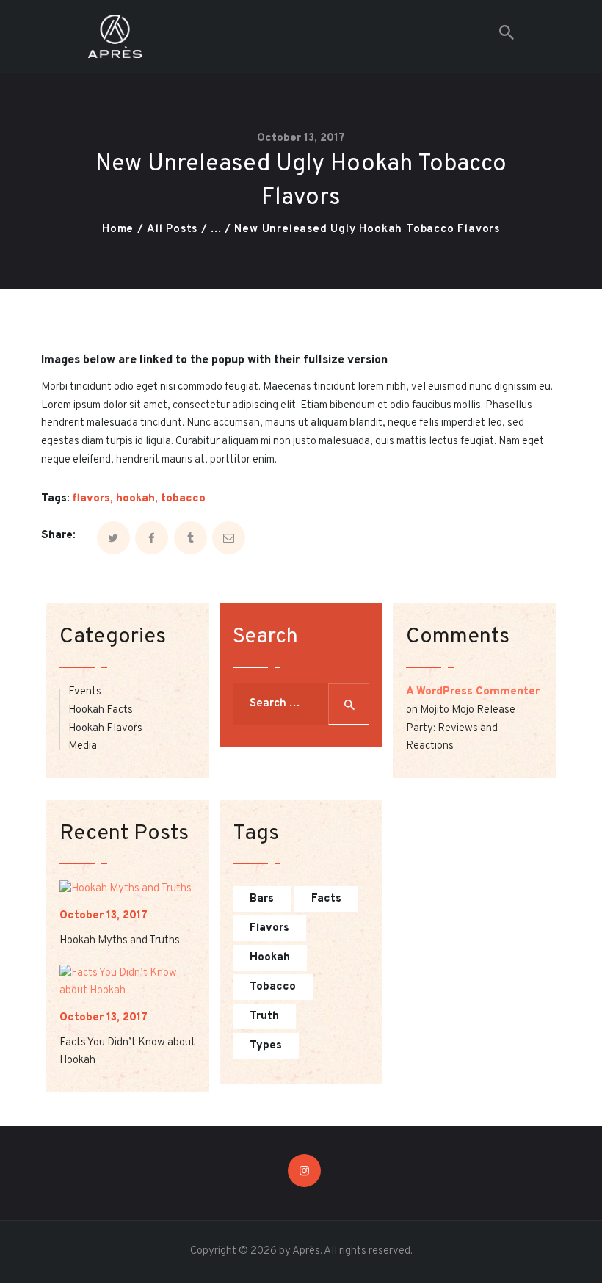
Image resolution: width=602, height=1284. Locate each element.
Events (84, 692)
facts (326, 899)
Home (118, 229)
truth (264, 1016)
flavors (91, 499)
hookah (135, 499)
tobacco (183, 499)
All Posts (172, 229)
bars (262, 899)
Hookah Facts (100, 710)
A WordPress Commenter (473, 692)
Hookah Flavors (105, 729)
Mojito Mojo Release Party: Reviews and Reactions (460, 728)
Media (82, 746)
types (266, 1046)
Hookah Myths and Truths (119, 941)
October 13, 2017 (301, 138)
